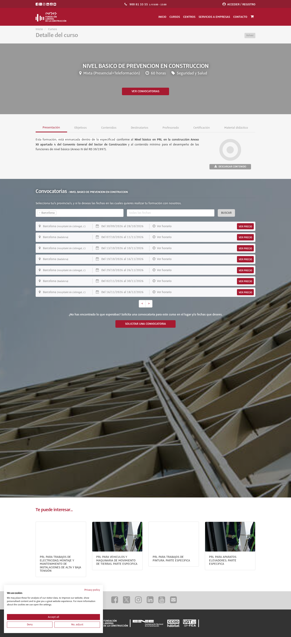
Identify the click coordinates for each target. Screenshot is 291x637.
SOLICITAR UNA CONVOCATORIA (145, 324)
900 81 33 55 (138, 4)
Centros (189, 17)
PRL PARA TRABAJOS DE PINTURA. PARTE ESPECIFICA (171, 558)
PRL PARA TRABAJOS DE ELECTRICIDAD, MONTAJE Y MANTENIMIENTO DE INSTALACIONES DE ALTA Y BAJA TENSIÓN (60, 563)
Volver (250, 35)
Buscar (226, 213)
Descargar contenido (232, 166)
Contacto (240, 17)
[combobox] (80, 213)
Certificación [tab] (202, 127)
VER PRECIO (245, 226)
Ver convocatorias (145, 91)
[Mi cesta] (252, 17)
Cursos (174, 17)
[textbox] (64, 213)
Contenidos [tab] (108, 127)
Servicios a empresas (214, 17)
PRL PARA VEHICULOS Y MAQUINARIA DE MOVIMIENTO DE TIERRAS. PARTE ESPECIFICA (116, 560)
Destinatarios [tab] (139, 127)
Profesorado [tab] (171, 127)
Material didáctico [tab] (236, 127)
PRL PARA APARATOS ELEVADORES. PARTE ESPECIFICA (222, 560)
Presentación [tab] (51, 127)
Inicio (162, 17)
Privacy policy (92, 590)
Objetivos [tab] (80, 127)
